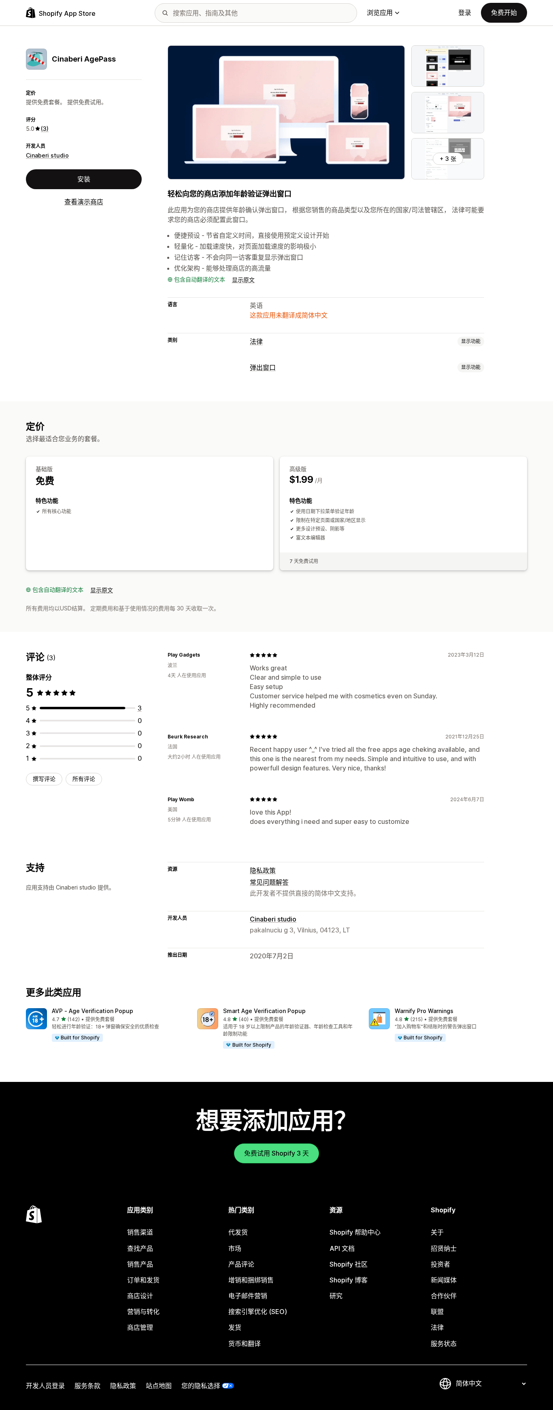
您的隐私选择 (200, 1386)
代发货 (238, 1232)
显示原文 (243, 279)
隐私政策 (263, 870)
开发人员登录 (45, 1386)
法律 (256, 341)
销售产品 (140, 1264)
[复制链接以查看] (205, 655)
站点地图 (159, 1386)
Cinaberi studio (47, 155)
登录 (464, 13)
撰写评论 (44, 778)
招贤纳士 (444, 1248)
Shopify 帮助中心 (355, 1232)
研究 (336, 1296)
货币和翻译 (244, 1344)
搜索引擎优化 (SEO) (257, 1312)
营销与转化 (143, 1312)
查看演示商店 (83, 202)
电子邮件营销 (247, 1296)
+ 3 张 (448, 158)
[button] (105, 1025)
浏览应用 (380, 13)
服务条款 (87, 1386)
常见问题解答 (269, 882)
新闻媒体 (444, 1280)
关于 (437, 1232)
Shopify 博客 (349, 1280)
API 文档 (342, 1248)
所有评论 (83, 778)
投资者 (440, 1264)
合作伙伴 (444, 1296)
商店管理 (140, 1327)
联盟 (437, 1312)
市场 (234, 1248)
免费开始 (504, 13)
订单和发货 (143, 1280)
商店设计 (140, 1296)
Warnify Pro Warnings (424, 1010)
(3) (45, 128)
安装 (83, 179)
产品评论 (241, 1264)
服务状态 (444, 1344)
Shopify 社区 (349, 1264)
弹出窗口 (263, 367)
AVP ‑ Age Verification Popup (92, 1010)
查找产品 (140, 1248)
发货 (234, 1327)
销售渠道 (140, 1232)
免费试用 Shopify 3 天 (276, 1153)
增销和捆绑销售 (251, 1280)
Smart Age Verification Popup (264, 1010)
